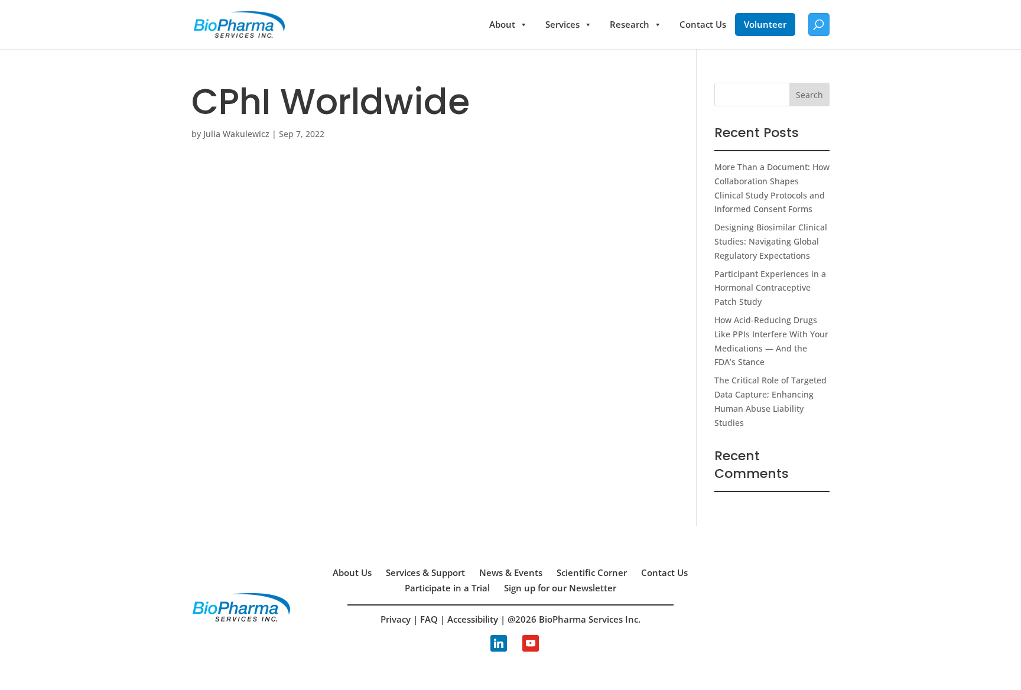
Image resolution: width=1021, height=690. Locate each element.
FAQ (429, 619)
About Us (352, 572)
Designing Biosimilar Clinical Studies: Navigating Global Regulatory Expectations (770, 241)
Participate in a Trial (447, 588)
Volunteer (765, 24)
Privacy (396, 619)
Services (562, 24)
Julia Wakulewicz (236, 133)
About (502, 24)
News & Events (510, 572)
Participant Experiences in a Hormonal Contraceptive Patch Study (770, 288)
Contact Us (702, 24)
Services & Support (425, 572)
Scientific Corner (592, 572)
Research (629, 24)
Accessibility (472, 619)
